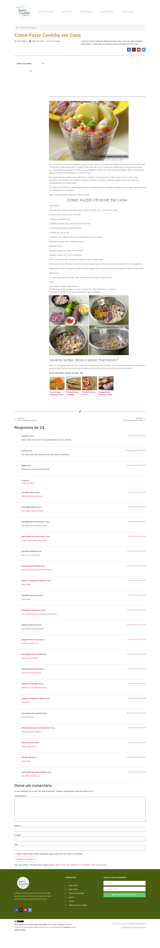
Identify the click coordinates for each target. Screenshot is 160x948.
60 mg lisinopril (27, 717)
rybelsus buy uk (27, 743)
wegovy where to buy (30, 640)
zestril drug (25, 761)
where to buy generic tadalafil (33, 581)
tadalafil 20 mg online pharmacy (34, 688)
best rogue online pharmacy (32, 511)
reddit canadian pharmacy (31, 496)
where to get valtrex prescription (34, 540)
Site (16, 844)
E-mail (18, 835)
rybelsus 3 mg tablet (29, 684)
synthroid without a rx (30, 643)
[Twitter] (144, 49)
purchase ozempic (29, 551)
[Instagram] (134, 49)
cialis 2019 (25, 702)
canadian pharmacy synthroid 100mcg (36, 570)
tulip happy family (28, 507)
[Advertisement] (30, 112)
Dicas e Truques (127, 12)
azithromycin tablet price (31, 673)
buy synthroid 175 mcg (30, 566)
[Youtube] (139, 49)
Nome (17, 826)
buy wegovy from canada (31, 654)
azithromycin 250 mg (30, 669)
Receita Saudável (106, 12)
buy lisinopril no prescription (32, 629)
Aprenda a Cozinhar (46, 12)
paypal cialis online (28, 746)
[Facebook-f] (16, 910)
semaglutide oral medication (33, 522)
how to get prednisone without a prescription (39, 614)
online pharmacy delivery (31, 732)
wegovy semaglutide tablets (33, 698)
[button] (43, 63)
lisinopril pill (26, 757)
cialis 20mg (25, 584)
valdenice (25, 436)
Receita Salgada (86, 12)
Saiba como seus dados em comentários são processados (81, 865)
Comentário (20, 796)
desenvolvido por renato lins (134, 927)
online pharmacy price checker (34, 772)
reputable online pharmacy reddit (34, 526)
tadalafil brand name (29, 595)
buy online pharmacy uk (30, 776)
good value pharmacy (30, 658)
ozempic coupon (28, 492)
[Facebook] (129, 49)
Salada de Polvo (27, 483)
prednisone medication (31, 610)
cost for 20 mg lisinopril (30, 555)
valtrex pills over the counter (33, 536)
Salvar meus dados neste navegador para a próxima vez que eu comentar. (50, 854)
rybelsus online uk (28, 625)
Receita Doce (66, 12)
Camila (24, 451)
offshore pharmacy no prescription (35, 728)
